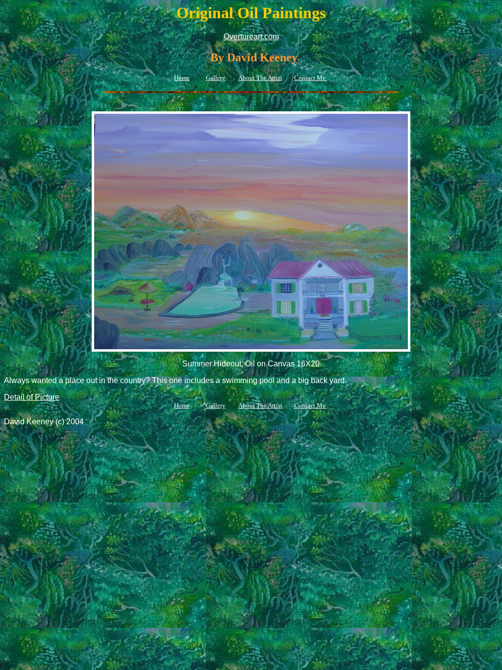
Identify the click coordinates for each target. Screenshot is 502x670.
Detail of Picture (31, 397)
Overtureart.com (251, 36)
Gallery (216, 77)
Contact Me (310, 77)
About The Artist (260, 77)
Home (182, 77)
